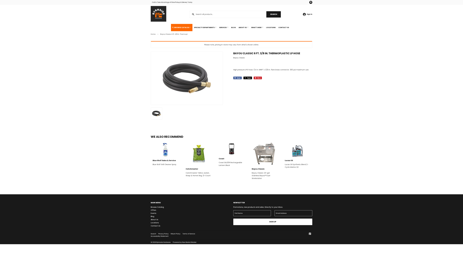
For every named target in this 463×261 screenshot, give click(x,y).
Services (223, 27)
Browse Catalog (182, 27)
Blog (233, 27)
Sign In (309, 14)
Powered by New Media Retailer (184, 242)
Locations (271, 27)
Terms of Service (189, 234)
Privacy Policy (163, 234)
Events (153, 213)
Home (153, 34)
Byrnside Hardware (163, 242)
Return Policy (175, 234)
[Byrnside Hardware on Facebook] (310, 234)
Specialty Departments (204, 27)
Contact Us (283, 27)
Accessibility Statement (159, 236)
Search (275, 14)
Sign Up (272, 222)
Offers (153, 210)
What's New (256, 27)
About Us (243, 27)
